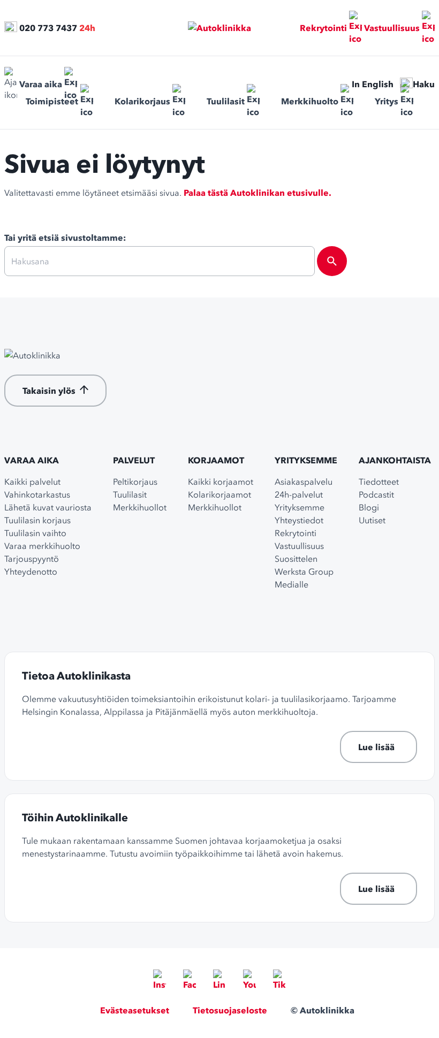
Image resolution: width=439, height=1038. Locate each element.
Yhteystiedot (299, 520)
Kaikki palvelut (32, 481)
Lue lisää (376, 747)
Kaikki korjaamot (220, 481)
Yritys (386, 101)
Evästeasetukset (134, 1010)
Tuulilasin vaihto (35, 533)
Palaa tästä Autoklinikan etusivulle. (257, 192)
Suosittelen (296, 558)
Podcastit (376, 494)
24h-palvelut (299, 494)
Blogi (369, 507)
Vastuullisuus (392, 27)
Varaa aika (40, 84)
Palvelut (134, 460)
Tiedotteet (379, 481)
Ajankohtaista (395, 460)
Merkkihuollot (139, 507)
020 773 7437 (48, 27)
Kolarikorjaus (142, 101)
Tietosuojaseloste (230, 1010)
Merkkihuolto (309, 101)
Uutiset (372, 520)
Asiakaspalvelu (303, 481)
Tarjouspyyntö (31, 558)
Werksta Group (304, 571)
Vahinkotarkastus (37, 494)
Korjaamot (216, 460)
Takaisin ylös (48, 390)
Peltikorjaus (135, 481)
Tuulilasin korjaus (37, 520)
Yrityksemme (306, 460)
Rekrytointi (323, 27)
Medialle (291, 584)
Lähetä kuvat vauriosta (48, 507)
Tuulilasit (226, 101)
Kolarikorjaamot (219, 494)
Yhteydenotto (30, 571)
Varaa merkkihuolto (42, 545)
